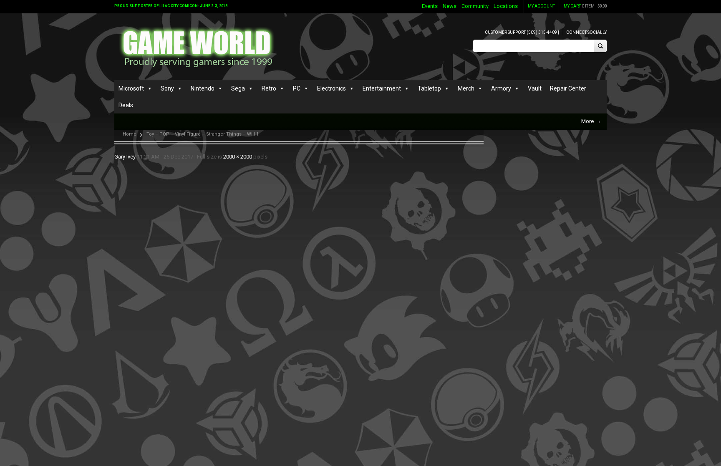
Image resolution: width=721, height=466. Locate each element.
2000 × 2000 (237, 157)
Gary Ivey (125, 157)
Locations (506, 6)
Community (475, 6)
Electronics (331, 88)
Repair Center (568, 88)
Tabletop (429, 88)
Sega (238, 88)
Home (129, 134)
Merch (466, 88)
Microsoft (131, 88)
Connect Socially (586, 32)
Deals (125, 105)
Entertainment (382, 88)
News (449, 6)
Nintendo (202, 88)
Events (430, 6)
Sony (167, 88)
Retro (269, 88)
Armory (501, 88)
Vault (535, 88)
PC (296, 88)
